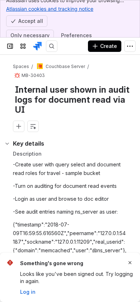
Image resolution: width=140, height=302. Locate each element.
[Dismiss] (130, 262)
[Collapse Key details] (7, 143)
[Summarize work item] (33, 126)
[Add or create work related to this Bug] (18, 126)
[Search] (51, 46)
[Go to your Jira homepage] (37, 46)
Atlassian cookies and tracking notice (49, 9)
